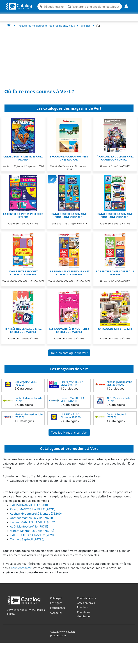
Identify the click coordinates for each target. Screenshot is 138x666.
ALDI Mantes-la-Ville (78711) (118, 399)
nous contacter (21, 568)
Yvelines (86, 25)
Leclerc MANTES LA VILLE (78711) (72, 399)
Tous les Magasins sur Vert (69, 432)
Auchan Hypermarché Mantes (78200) (119, 383)
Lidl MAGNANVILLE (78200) (26, 383)
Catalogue (56, 598)
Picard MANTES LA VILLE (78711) (72, 383)
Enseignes (56, 603)
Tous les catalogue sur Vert (69, 353)
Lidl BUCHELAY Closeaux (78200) (71, 416)
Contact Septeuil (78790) (116, 416)
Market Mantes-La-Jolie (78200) (29, 416)
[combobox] (53, 6)
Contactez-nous (86, 598)
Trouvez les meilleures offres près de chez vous (46, 25)
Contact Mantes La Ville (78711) (28, 399)
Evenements (57, 607)
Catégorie (56, 612)
